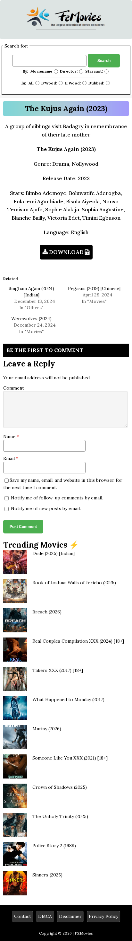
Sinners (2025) (47, 875)
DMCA (45, 916)
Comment (13, 388)
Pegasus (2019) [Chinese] (94, 288)
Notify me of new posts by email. (46, 508)
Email (9, 458)
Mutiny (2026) (46, 729)
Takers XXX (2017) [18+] (57, 670)
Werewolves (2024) (31, 318)
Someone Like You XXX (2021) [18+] (70, 758)
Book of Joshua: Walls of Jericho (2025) (74, 582)
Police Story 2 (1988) (54, 846)
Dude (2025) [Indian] (53, 553)
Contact (22, 916)
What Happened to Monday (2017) (68, 699)
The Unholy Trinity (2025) (60, 816)
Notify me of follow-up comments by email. (57, 498)
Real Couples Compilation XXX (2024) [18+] (78, 641)
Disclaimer (70, 916)
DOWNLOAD (66, 252)
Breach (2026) (47, 612)
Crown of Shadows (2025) (59, 787)
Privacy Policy (103, 916)
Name (10, 436)
